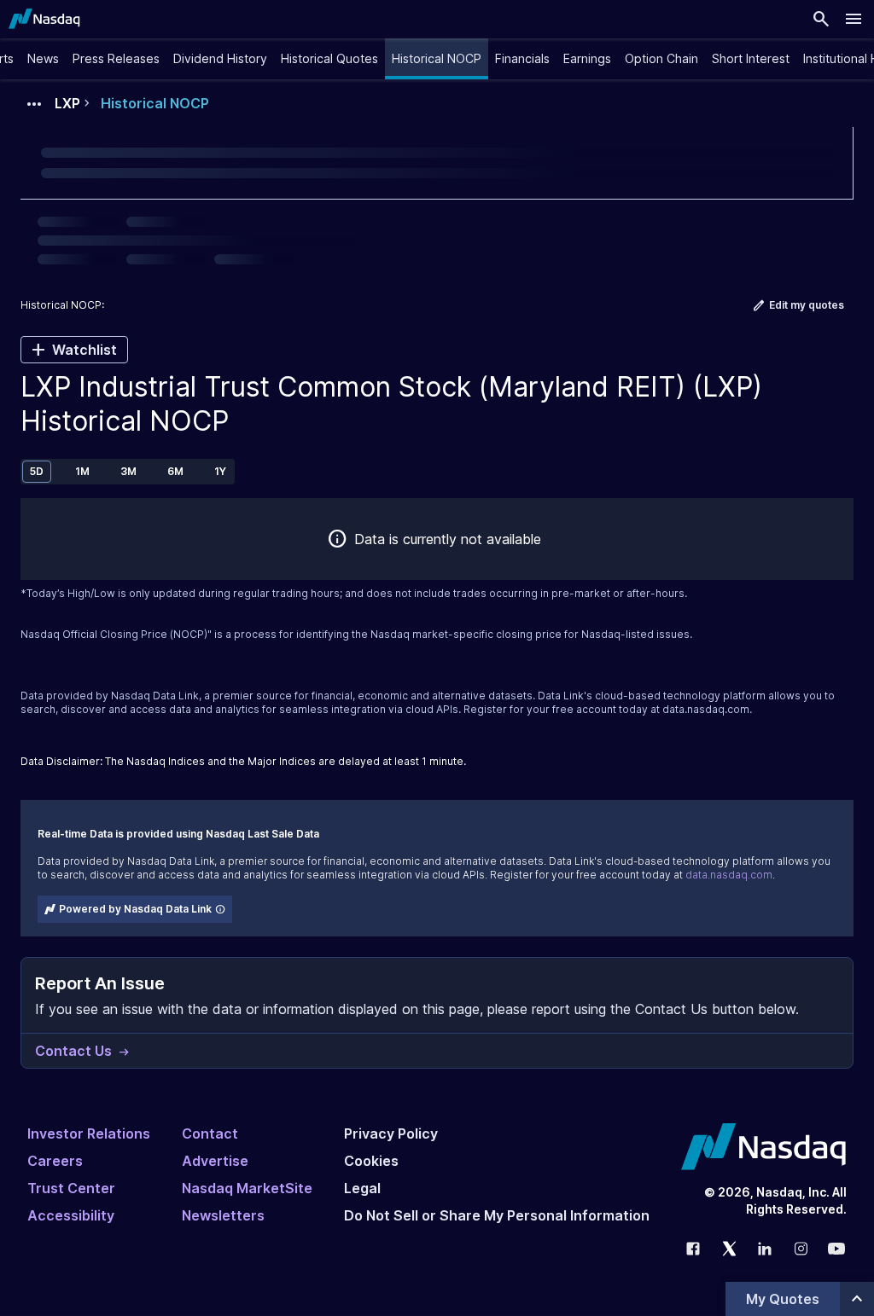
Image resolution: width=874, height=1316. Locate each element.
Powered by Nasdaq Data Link (135, 908)
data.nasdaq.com (705, 709)
